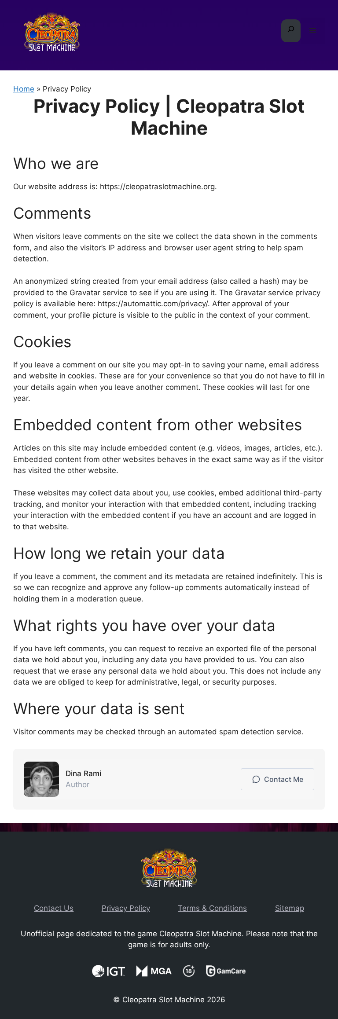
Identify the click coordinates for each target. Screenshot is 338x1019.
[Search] (291, 30)
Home (23, 88)
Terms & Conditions (212, 908)
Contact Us (53, 908)
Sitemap (289, 908)
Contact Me (282, 779)
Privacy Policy (126, 908)
